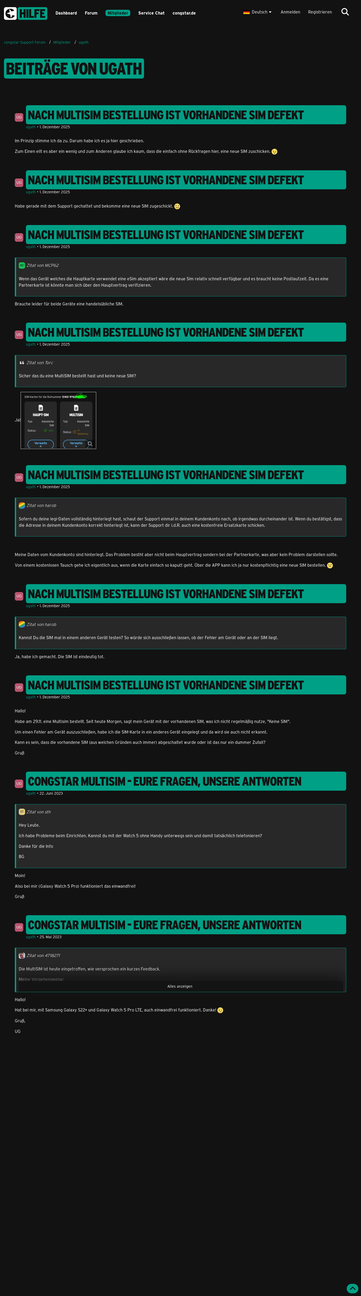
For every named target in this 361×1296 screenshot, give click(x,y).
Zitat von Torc (39, 362)
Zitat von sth (38, 811)
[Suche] (345, 12)
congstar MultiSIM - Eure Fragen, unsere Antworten (164, 781)
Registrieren (320, 12)
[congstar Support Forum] (25, 12)
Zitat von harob (41, 505)
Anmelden (290, 12)
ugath (31, 126)
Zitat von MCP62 (42, 265)
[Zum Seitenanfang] (352, 1288)
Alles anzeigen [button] (179, 986)
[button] (258, 12)
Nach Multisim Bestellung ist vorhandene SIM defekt (166, 114)
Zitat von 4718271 (43, 955)
